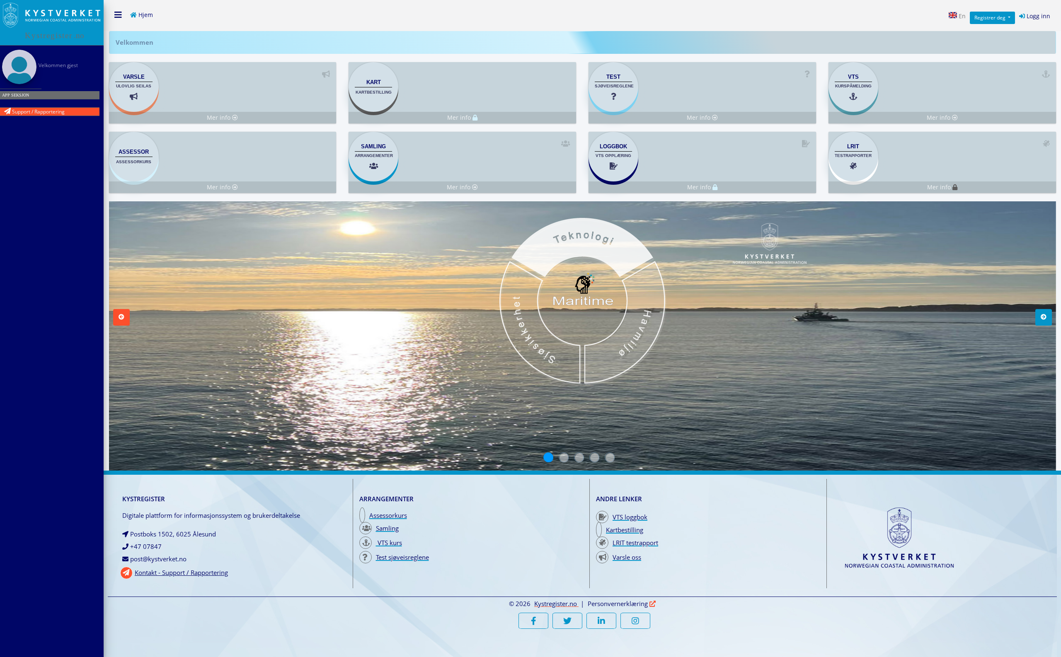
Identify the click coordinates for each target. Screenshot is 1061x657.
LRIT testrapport (635, 543)
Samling (387, 528)
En (961, 16)
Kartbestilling (624, 530)
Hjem (145, 14)
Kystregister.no (555, 603)
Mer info (219, 117)
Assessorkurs (388, 515)
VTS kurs (389, 543)
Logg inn (1037, 16)
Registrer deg (990, 17)
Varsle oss (627, 557)
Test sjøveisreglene (402, 557)
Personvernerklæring (618, 603)
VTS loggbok (630, 517)
